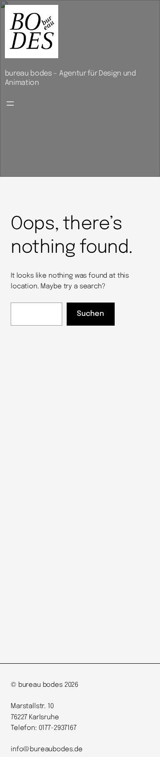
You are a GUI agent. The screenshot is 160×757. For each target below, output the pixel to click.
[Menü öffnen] (10, 103)
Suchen (90, 314)
